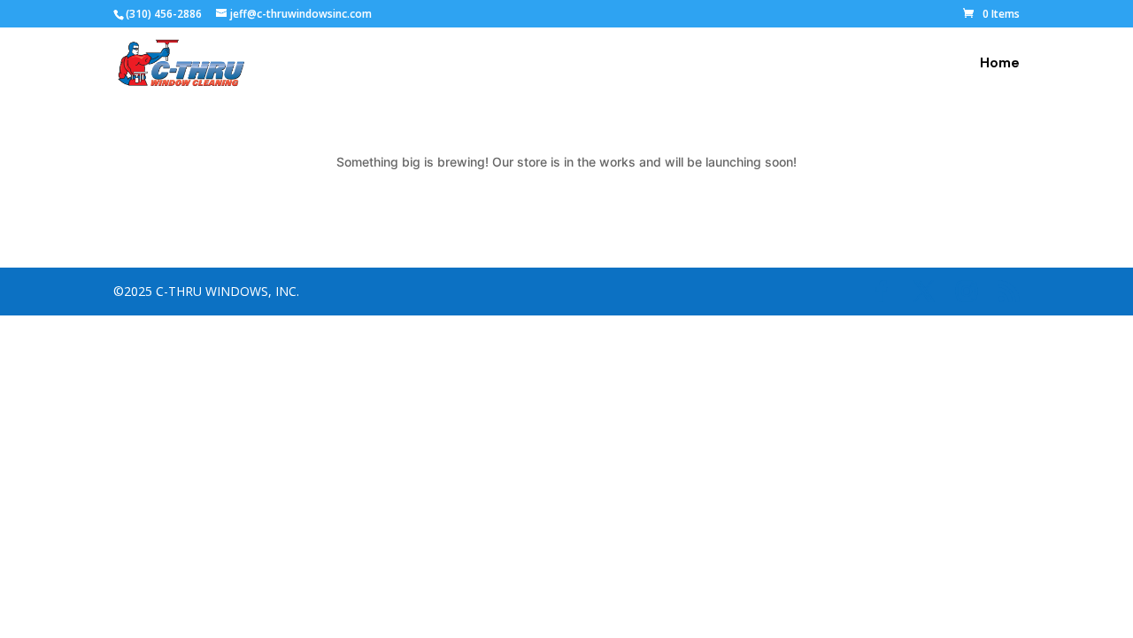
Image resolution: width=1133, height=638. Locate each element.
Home (1000, 64)
